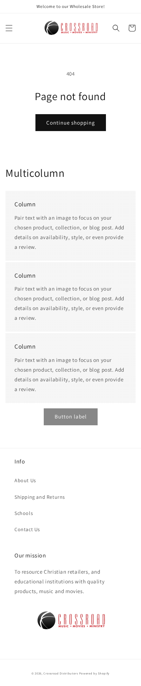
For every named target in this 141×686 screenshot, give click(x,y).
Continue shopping (70, 122)
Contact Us (27, 529)
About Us (25, 480)
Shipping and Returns (39, 497)
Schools (23, 513)
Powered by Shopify (94, 673)
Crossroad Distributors (60, 673)
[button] (9, 28)
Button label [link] (71, 416)
